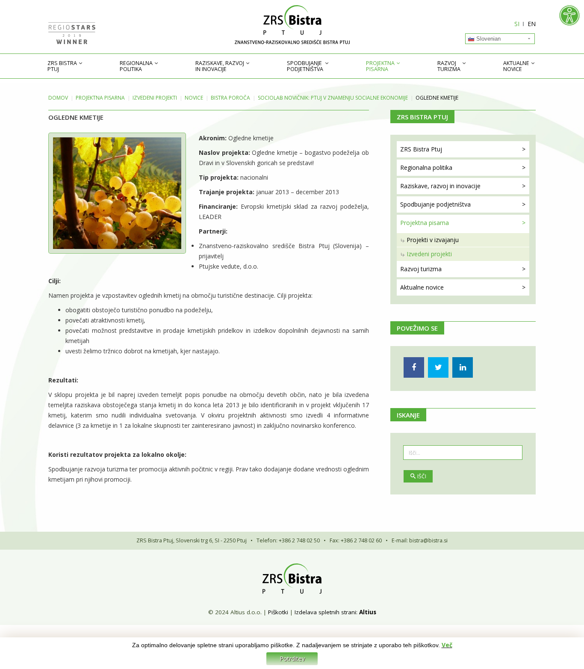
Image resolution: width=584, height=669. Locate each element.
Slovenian (488, 39)
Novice (194, 97)
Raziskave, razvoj (219, 66)
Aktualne (516, 66)
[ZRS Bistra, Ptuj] (292, 24)
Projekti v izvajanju (433, 240)
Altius (367, 612)
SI (516, 24)
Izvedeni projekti (155, 97)
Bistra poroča (230, 97)
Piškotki (278, 612)
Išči (421, 476)
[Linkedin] (462, 367)
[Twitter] (438, 367)
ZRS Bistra (62, 66)
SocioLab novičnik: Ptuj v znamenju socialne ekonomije (333, 97)
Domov (58, 97)
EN (532, 24)
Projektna (380, 66)
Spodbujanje (305, 66)
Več (447, 645)
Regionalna (136, 66)
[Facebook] (414, 367)
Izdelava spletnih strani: (326, 612)
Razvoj (448, 66)
